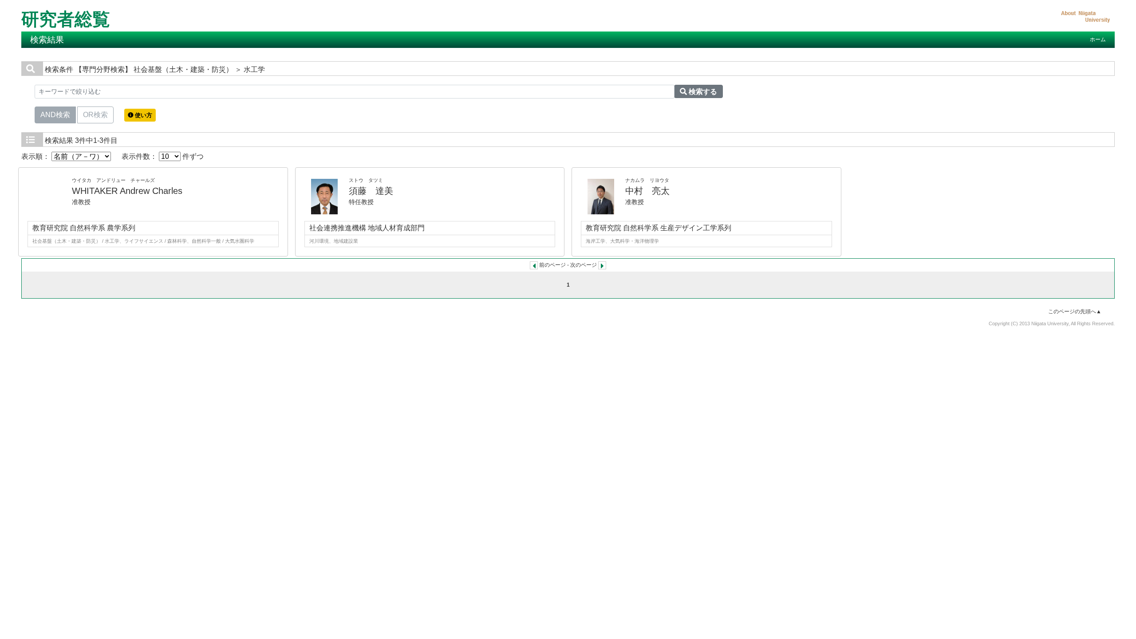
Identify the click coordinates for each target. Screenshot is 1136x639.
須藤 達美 (371, 191)
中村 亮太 (647, 191)
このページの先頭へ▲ (1074, 311)
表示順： (36, 156)
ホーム (1098, 39)
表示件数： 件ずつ (163, 156)
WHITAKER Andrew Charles (127, 191)
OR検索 (95, 114)
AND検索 (55, 114)
